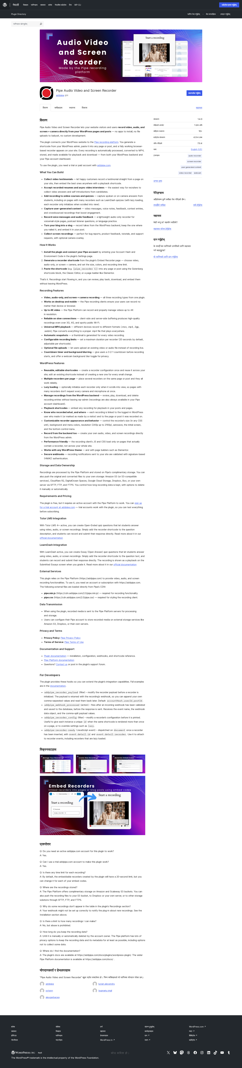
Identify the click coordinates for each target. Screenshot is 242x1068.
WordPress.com (197, 1026)
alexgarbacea (53, 997)
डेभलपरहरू (104, 1035)
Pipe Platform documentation (59, 660)
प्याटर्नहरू (59, 1040)
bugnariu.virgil (105, 990)
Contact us (61, 664)
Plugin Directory (18, 14)
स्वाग (147, 1040)
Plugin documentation (55, 656)
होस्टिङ (14, 1035)
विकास (84, 107)
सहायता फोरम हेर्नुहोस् (162, 228)
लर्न (101, 1026)
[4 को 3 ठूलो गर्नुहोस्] (141, 758)
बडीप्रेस (193, 1040)
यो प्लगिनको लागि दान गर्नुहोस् (165, 256)
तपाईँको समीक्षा (159, 205)
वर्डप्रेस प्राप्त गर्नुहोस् (229, 5)
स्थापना (72, 107)
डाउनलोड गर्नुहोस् (194, 93)
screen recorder (194, 161)
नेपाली (40, 1053)
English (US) (196, 149)
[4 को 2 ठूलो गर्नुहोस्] (105, 758)
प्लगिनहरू (59, 1035)
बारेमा (13, 1026)
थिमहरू (58, 1031)
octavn (49, 990)
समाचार (13, 1031)
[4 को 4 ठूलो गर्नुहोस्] (141, 779)
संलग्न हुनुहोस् (149, 1026)
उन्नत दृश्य (157, 180)
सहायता (199, 107)
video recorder (185, 173)
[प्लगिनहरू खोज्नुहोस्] (41, 24)
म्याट (192, 1031)
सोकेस (58, 1026)
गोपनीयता (14, 1040)
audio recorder (195, 156)
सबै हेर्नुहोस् (197, 205)
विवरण (45, 107)
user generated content (191, 167)
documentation (58, 685)
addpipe (60, 95)
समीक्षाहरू (58, 107)
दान (147, 1035)
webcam (197, 173)
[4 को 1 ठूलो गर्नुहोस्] (69, 758)
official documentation (51, 538)
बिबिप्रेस (193, 1035)
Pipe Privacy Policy (71, 637)
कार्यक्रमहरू (149, 1031)
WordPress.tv (107, 1040)
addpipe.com (103, 165)
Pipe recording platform (106, 142)
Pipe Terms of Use (74, 642)
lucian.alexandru (106, 983)
